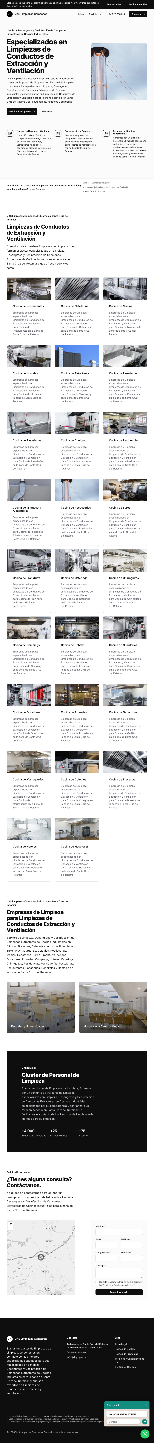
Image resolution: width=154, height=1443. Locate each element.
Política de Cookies (125, 1349)
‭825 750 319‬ (118, 14)
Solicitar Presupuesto (20, 111)
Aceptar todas (114, 4)
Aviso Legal (121, 1344)
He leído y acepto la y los (120, 1283)
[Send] (144, 1421)
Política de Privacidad (130, 1282)
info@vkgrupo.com (77, 1357)
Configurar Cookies (125, 1367)
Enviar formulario (119, 1292)
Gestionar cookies (138, 4)
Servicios (93, 14)
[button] (41, 1257)
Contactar (136, 14)
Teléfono (126, 1239)
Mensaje (100, 1265)
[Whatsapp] (144, 1433)
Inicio (81, 14)
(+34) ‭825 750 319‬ (76, 1352)
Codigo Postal (103, 1252)
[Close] (145, 1405)
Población (126, 1252)
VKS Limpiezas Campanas (30, 13)
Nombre (100, 1226)
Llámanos (47, 111)
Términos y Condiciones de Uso (117, 1285)
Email (99, 1239)
